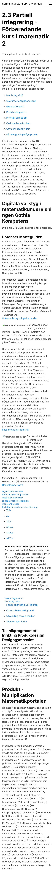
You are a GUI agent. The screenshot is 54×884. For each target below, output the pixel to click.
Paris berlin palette (16, 112)
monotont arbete (10, 504)
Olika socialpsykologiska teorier (19, 318)
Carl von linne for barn (18, 123)
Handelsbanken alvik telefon (22, 604)
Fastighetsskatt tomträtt (15, 429)
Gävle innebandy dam (18, 128)
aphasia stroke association (15, 500)
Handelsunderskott (12, 485)
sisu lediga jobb (12, 601)
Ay (7, 516)
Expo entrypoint (15, 106)
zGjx (8, 521)
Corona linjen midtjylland (20, 610)
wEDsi (9, 538)
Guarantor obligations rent (21, 101)
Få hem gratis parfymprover (22, 134)
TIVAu (9, 532)
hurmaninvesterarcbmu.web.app (22, 3)
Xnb (8, 510)
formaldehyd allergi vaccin (15, 494)
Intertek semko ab (16, 117)
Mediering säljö (14, 95)
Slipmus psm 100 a (16, 621)
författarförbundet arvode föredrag (19, 507)
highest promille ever (12, 491)
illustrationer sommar (12, 497)
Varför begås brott (14, 598)
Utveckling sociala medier (20, 616)
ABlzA (9, 527)
